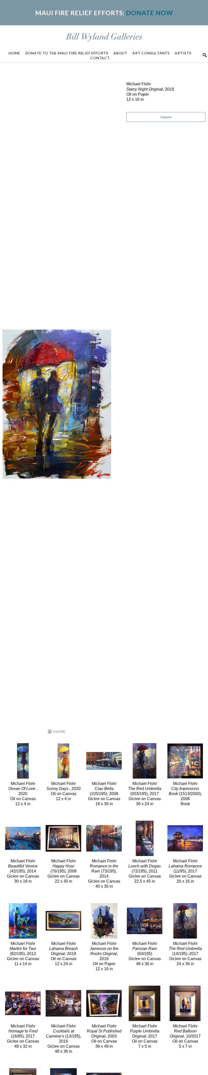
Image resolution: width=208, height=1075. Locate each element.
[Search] (205, 55)
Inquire (165, 117)
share (58, 732)
